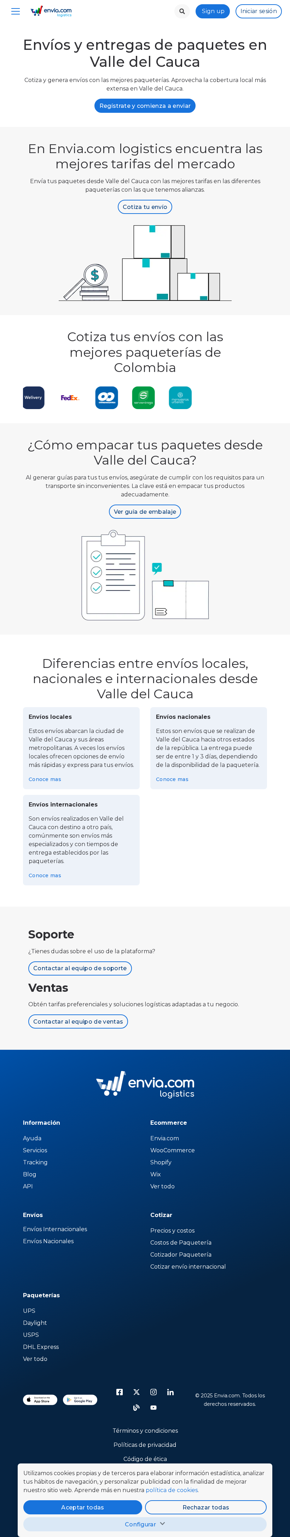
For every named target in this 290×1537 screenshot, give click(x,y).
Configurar (140, 1524)
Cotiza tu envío (145, 207)
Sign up (213, 11)
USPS (31, 1335)
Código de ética (145, 1459)
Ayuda (32, 1138)
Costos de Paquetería (180, 1242)
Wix (155, 1174)
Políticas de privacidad (145, 1445)
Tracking (35, 1162)
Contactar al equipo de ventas (78, 1021)
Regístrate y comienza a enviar (145, 106)
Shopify (161, 1162)
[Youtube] (153, 1408)
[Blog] (136, 1408)
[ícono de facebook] (119, 1392)
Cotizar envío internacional (188, 1266)
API (28, 1186)
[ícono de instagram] (153, 1392)
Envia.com (164, 1138)
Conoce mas (45, 779)
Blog (29, 1174)
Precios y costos (172, 1230)
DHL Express (41, 1347)
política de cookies (172, 1490)
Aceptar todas (82, 1507)
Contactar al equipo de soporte (80, 968)
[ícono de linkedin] (170, 1392)
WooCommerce (172, 1150)
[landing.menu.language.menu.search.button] (182, 11)
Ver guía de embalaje (145, 511)
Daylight (35, 1323)
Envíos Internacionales (55, 1229)
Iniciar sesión (258, 11)
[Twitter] (136, 1392)
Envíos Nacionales (48, 1241)
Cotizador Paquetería (180, 1254)
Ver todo (162, 1186)
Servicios (35, 1150)
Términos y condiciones (145, 1430)
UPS (29, 1311)
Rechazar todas (205, 1507)
